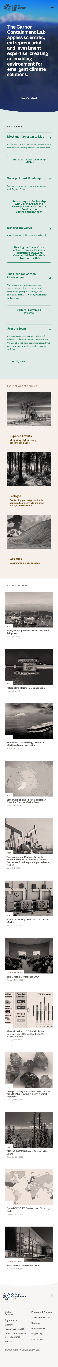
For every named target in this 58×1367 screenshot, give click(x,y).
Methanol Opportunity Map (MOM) (29, 161)
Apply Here (18, 361)
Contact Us (37, 1339)
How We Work (38, 1328)
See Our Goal (29, 98)
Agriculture (11, 1320)
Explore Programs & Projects (29, 311)
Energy (8, 1324)
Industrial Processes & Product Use (15, 1335)
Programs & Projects (41, 1312)
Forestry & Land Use (15, 1329)
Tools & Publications (41, 1317)
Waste (8, 1341)
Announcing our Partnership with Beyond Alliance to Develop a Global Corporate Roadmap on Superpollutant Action (29, 206)
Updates (35, 1323)
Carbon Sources (9, 1313)
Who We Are (37, 1334)
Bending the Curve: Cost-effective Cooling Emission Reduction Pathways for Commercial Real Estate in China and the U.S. (29, 252)
